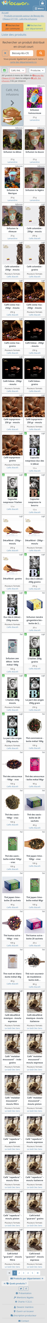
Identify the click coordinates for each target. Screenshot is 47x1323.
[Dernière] (37, 1272)
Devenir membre (24, 1307)
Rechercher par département (34, 27)
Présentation (24, 1293)
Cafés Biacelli (34, 238)
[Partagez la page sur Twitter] (21, 1289)
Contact (25, 1320)
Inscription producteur (24, 1315)
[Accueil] (16, 2)
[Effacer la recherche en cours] (5, 53)
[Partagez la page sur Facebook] (26, 1289)
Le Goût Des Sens (12, 1028)
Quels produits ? (18, 1283)
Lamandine (35, 120)
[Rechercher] (41, 53)
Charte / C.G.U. (24, 1301)
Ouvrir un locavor (25, 1311)
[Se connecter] (42, 3)
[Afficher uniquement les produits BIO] (4, 70)
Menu (40, 8)
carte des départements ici (23, 62)
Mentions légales (25, 1297)
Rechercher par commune (13, 27)
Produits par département (27, 1278)
